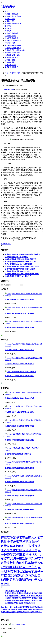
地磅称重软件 (9, 89)
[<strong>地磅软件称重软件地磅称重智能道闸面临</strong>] (24, 323)
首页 (6, 11)
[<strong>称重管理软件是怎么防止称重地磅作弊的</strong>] (24, 492)
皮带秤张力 (29, 554)
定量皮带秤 (8, 563)
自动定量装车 (25, 571)
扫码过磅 (31, 546)
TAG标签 (15, 591)
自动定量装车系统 (11, 38)
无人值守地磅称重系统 (13, 16)
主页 (6, 73)
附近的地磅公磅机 (16, 603)
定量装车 (7, 546)
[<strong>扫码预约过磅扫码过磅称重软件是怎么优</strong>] (24, 360)
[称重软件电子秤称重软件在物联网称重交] (20, 372)
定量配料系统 (13, 567)
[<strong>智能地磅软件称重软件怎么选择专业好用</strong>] (24, 464)
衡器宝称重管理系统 (12, 53)
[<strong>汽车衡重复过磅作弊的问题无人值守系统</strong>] (24, 309)
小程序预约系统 (36, 596)
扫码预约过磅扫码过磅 (13, 40)
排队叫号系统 (10, 43)
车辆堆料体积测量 (11, 67)
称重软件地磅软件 (11, 593)
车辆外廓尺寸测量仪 (12, 57)
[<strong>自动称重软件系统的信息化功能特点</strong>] (24, 450)
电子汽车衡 (29, 567)
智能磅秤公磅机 (14, 596)
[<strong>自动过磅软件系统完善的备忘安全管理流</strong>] (24, 506)
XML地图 (8, 591)
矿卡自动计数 (10, 60)
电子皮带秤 (14, 541)
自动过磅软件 (16, 575)
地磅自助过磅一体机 (12, 55)
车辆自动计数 (10, 62)
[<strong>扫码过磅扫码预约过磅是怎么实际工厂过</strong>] (24, 346)
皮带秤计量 (29, 550)
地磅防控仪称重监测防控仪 (22, 600)
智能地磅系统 (10, 21)
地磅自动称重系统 (11, 14)
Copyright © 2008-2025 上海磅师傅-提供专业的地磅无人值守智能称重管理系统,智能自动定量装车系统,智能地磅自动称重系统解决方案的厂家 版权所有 (22, 609)
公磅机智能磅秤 (10, 36)
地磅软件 (8, 31)
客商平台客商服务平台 (23, 598)
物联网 (17, 550)
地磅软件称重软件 (25, 593)
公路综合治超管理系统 (13, 48)
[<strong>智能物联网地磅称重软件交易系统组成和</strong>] (24, 478)
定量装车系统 (10, 19)
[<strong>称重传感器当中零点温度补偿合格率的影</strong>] (24, 296)
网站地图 (23, 591)
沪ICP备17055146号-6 (34, 612)
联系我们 (8, 26)
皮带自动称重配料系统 (13, 23)
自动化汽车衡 (25, 563)
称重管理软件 (25, 579)
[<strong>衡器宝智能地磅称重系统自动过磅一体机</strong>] (24, 519)
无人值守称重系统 (11, 33)
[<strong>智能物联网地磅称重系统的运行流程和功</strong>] (24, 436)
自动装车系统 (25, 596)
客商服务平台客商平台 (13, 45)
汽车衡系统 (20, 558)
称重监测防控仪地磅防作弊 (15, 50)
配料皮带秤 (35, 558)
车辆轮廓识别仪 (29, 603)
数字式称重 (14, 554)
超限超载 (31, 575)
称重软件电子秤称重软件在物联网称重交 (19, 376)
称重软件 (8, 28)
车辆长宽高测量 (10, 65)
